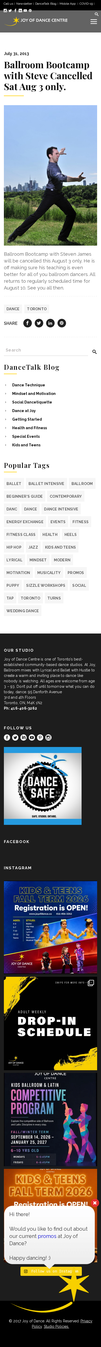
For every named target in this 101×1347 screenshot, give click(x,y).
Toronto (37, 309)
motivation (18, 573)
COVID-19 (86, 3)
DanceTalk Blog (45, 3)
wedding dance (22, 611)
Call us (8, 3)
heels (70, 535)
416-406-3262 (24, 708)
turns (54, 598)
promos (76, 573)
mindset (38, 560)
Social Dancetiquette (32, 402)
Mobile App (68, 3)
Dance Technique (28, 385)
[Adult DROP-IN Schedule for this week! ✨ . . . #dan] (50, 1023)
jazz (33, 547)
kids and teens (60, 547)
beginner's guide (24, 496)
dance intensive (61, 509)
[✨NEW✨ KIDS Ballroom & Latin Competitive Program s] (50, 1119)
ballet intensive (46, 484)
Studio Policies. (56, 1326)
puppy (12, 585)
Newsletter (24, 3)
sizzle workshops (45, 585)
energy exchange (25, 522)
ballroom (82, 484)
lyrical (14, 560)
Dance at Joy (24, 411)
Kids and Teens (26, 445)
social (79, 585)
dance (12, 309)
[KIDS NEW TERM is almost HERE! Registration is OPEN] (50, 927)
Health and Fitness (29, 428)
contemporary (66, 496)
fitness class (20, 535)
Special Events (26, 436)
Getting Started (27, 419)
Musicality (49, 573)
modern (62, 560)
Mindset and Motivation (34, 394)
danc (11, 509)
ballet (13, 484)
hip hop (13, 547)
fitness (81, 522)
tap (10, 598)
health (49, 535)
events (58, 522)
